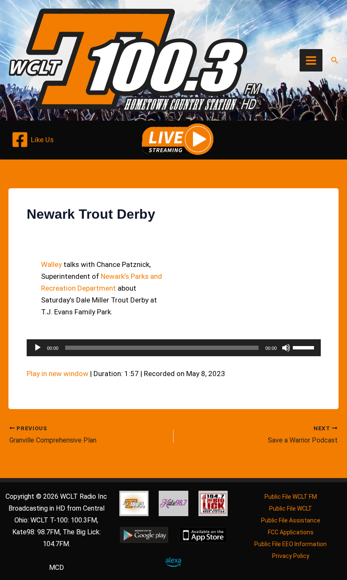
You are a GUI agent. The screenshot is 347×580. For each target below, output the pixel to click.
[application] (174, 347)
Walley (51, 264)
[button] (335, 60)
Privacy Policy (290, 556)
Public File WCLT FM (290, 496)
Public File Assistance (290, 520)
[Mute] (286, 348)
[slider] (305, 347)
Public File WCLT (290, 508)
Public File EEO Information (290, 544)
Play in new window (57, 373)
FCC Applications (291, 532)
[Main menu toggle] (311, 60)
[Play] (37, 348)
